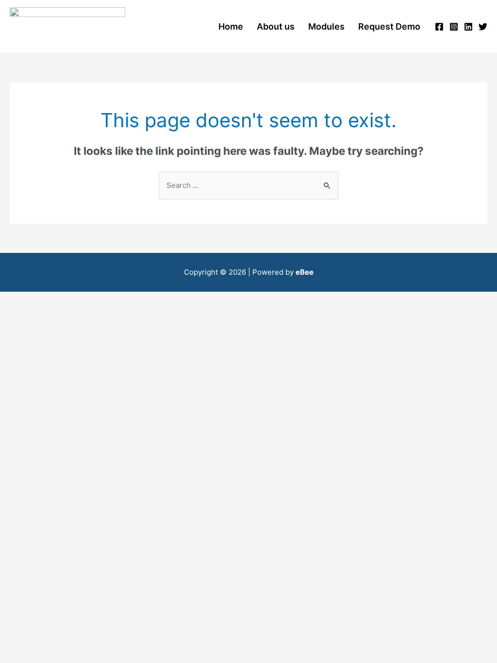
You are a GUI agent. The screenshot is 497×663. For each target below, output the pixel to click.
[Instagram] (453, 26)
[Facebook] (439, 26)
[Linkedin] (468, 26)
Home (230, 26)
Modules (326, 26)
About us (276, 26)
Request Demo (389, 26)
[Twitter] (483, 26)
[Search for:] (248, 185)
